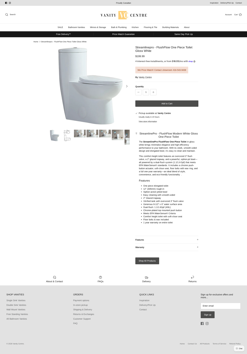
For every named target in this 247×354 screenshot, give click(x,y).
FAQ (75, 323)
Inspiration (214, 3)
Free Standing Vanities (17, 314)
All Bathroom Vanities (16, 319)
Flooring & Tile (150, 27)
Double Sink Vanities (16, 305)
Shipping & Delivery (82, 309)
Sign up (207, 315)
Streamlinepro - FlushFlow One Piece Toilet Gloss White (64, 42)
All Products (205, 344)
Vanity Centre (145, 77)
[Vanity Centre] (123, 14)
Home (35, 42)
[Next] (127, 86)
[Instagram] (10, 3)
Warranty (139, 247)
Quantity (139, 86)
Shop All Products (147, 261)
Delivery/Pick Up (227, 3)
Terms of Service (219, 344)
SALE (60, 27)
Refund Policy (235, 344)
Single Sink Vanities (15, 300)
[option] (89, 86)
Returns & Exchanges (83, 314)
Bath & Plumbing (119, 27)
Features (139, 240)
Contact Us (192, 344)
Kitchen (135, 27)
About (186, 27)
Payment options (81, 300)
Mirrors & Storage (98, 27)
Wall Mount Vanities (15, 309)
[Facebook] (6, 3)
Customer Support (82, 319)
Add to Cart (166, 103)
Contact (239, 3)
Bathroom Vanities (76, 27)
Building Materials (170, 27)
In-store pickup (80, 305)
